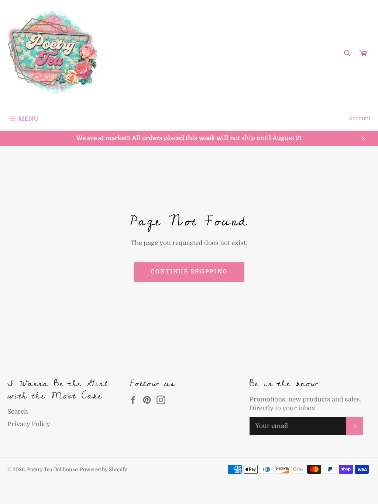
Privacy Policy (28, 424)
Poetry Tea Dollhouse (52, 469)
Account (359, 118)
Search (17, 411)
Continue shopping (189, 272)
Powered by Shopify (103, 469)
